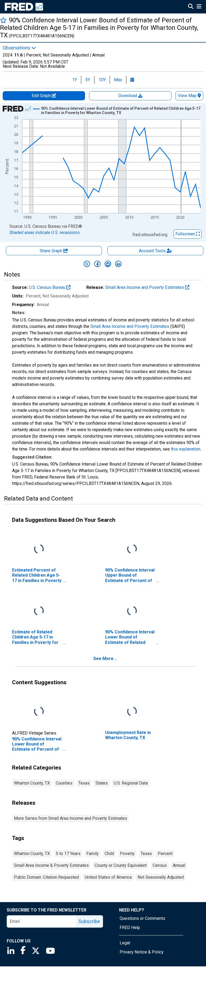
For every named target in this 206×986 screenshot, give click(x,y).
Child (109, 853)
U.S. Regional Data (131, 783)
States (101, 783)
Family (92, 853)
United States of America (108, 877)
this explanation (185, 449)
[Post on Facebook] (97, 264)
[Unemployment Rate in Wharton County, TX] (132, 711)
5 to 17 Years (68, 853)
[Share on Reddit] (108, 264)
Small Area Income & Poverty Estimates (51, 865)
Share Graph (51, 250)
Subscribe (89, 921)
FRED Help (130, 927)
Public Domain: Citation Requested (46, 877)
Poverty (127, 853)
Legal (125, 942)
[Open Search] (190, 7)
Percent (165, 853)
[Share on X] (87, 264)
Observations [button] (17, 47)
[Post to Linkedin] (118, 264)
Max (118, 79)
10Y (102, 79)
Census (160, 865)
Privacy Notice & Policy (142, 952)
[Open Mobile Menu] (198, 7)
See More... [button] (105, 658)
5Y (87, 79)
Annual (179, 865)
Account (152, 250)
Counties (64, 783)
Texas (84, 783)
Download (128, 95)
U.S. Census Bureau (47, 287)
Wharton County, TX (32, 783)
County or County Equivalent (121, 865)
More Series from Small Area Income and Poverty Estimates (70, 818)
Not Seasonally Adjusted (161, 877)
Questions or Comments (142, 918)
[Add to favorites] (3, 20)
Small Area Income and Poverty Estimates (145, 287)
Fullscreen (185, 233)
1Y (74, 79)
